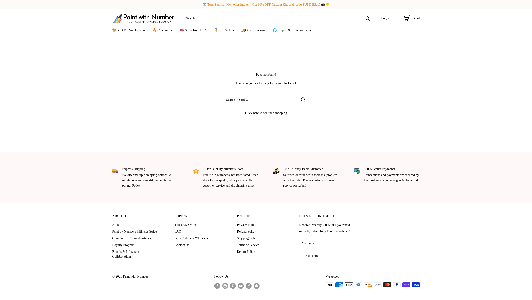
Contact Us (182, 245)
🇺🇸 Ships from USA (193, 30)
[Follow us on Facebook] (217, 285)
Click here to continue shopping (266, 113)
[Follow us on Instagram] (225, 285)
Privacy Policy (246, 224)
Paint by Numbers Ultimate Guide (134, 231)
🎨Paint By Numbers (126, 30)
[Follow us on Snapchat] (257, 285)
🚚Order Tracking (253, 30)
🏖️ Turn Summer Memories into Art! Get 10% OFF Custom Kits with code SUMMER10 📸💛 (266, 4)
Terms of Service (248, 245)
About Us (118, 224)
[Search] (367, 18)
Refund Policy (246, 231)
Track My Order (185, 224)
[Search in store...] (303, 100)
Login (385, 18)
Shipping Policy (247, 238)
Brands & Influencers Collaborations (126, 254)
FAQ (178, 231)
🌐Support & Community (290, 30)
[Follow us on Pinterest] (233, 285)
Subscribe (311, 256)
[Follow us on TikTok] (249, 285)
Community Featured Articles (131, 238)
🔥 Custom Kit (163, 30)
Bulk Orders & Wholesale (192, 238)
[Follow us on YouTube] (241, 285)
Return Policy (246, 251)
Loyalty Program (123, 245)
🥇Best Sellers (224, 30)
